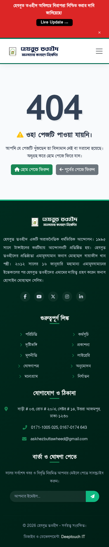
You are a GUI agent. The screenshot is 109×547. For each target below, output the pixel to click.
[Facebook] (25, 297)
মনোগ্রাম (30, 376)
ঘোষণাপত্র (30, 366)
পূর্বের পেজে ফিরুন (79, 170)
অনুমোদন (83, 366)
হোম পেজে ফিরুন (34, 170)
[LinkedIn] (81, 297)
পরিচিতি (30, 334)
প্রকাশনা (83, 344)
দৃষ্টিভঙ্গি (30, 344)
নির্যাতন (83, 376)
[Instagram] (67, 297)
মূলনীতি (30, 355)
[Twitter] (53, 297)
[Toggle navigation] (99, 51)
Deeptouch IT (73, 536)
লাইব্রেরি (83, 355)
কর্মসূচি (83, 334)
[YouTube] (39, 297)
